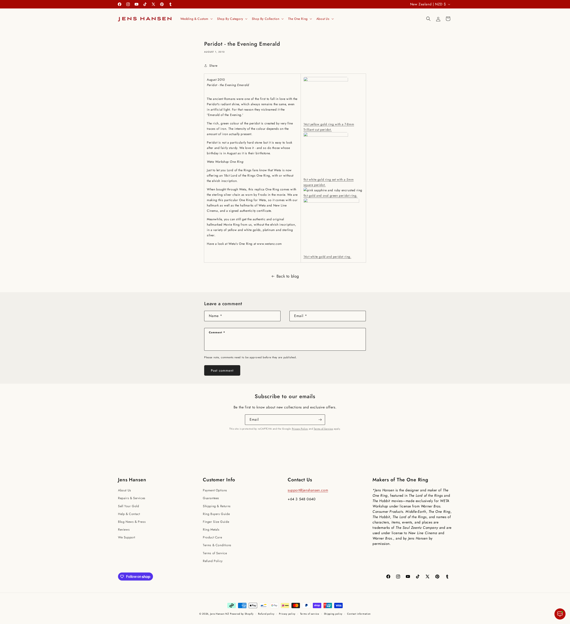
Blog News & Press (132, 521)
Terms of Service (323, 428)
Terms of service (309, 614)
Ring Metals (211, 529)
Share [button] (213, 65)
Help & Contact (129, 514)
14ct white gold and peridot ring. (327, 256)
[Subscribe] (320, 419)
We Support (126, 537)
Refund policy (266, 614)
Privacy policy (287, 614)
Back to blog (288, 276)
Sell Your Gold (128, 506)
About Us (124, 490)
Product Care (212, 537)
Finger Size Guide (216, 521)
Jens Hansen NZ (219, 614)
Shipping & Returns (217, 506)
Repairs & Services (131, 498)
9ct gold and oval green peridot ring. (330, 195)
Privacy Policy (300, 428)
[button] (196, 18)
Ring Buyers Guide (216, 514)
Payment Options (215, 490)
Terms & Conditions (217, 545)
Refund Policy (213, 561)
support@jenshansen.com (308, 490)
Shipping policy (333, 614)
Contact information (359, 614)
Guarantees (211, 498)
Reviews (124, 529)
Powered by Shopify (242, 614)
